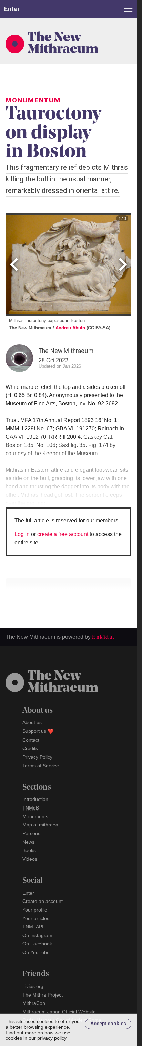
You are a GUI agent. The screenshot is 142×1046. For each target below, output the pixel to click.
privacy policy (51, 1038)
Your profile (34, 910)
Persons (31, 833)
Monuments (35, 816)
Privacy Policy (37, 757)
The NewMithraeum (63, 682)
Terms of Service (40, 765)
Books (29, 850)
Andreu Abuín (70, 327)
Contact (30, 740)
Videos (29, 859)
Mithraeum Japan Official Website (59, 1012)
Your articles (35, 918)
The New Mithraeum (63, 44)
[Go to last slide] (15, 264)
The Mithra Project (42, 995)
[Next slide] (121, 264)
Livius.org (32, 986)
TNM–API (32, 927)
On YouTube (36, 952)
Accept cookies (108, 1024)
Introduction (35, 799)
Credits (30, 748)
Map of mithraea (40, 825)
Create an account (42, 901)
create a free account (62, 534)
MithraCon (33, 1003)
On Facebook (37, 943)
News (28, 842)
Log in (22, 534)
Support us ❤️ (38, 731)
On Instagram (37, 935)
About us (32, 722)
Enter (28, 893)
